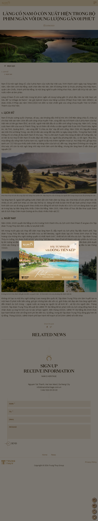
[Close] (75, 244)
